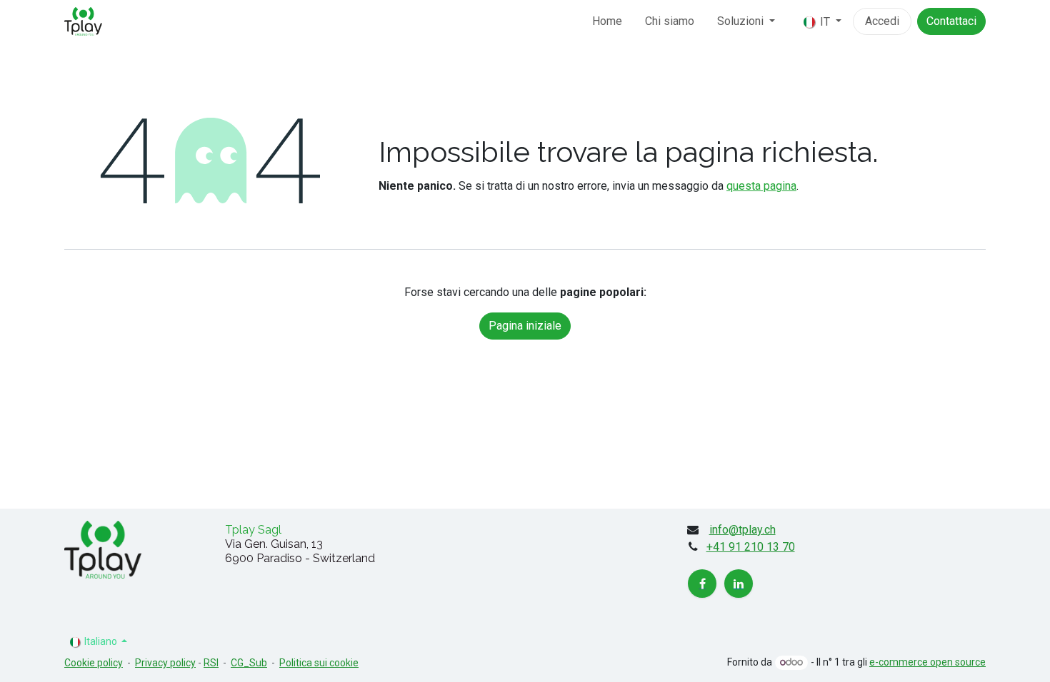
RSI (211, 662)
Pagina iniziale (525, 325)
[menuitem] (607, 21)
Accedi (882, 21)
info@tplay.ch (742, 529)
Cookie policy (93, 662)
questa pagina (761, 186)
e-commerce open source (927, 662)
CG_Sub (249, 662)
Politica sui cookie (319, 662)
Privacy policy (165, 662)
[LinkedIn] (738, 583)
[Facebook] (702, 583)
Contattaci (951, 21)
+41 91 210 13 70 (750, 547)
